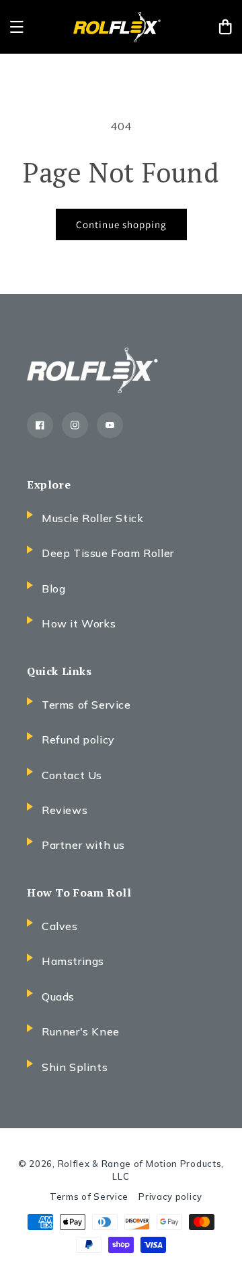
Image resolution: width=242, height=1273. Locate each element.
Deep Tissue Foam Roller (108, 553)
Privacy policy (170, 1196)
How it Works (79, 623)
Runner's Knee (81, 1031)
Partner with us (83, 845)
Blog (53, 588)
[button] (17, 27)
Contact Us (72, 775)
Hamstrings (73, 961)
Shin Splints (75, 1067)
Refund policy (78, 739)
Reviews (64, 810)
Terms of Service (86, 704)
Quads (58, 996)
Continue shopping (121, 224)
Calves (60, 926)
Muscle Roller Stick (92, 518)
